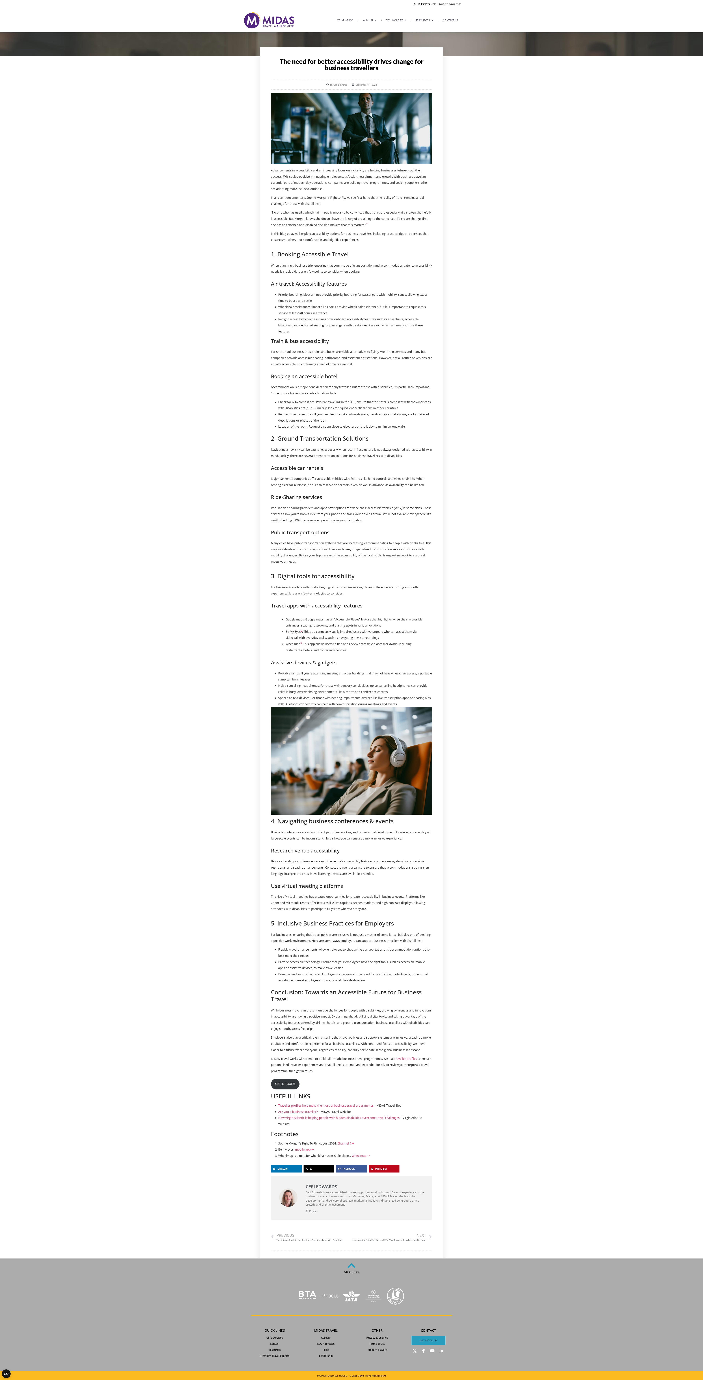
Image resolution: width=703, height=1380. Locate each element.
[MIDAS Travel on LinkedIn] (442, 1351)
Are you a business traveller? (298, 1112)
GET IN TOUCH (285, 1084)
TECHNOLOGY (394, 20)
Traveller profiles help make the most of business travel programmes (326, 1106)
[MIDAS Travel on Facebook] (424, 1351)
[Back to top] (351, 1265)
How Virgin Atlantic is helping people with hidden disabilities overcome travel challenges (339, 1118)
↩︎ (353, 1143)
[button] (286, 1169)
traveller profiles (405, 1059)
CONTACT (428, 1330)
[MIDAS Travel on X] (415, 1351)
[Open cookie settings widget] (6, 1373)
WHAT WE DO (345, 20)
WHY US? (368, 20)
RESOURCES (423, 20)
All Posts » (312, 1211)
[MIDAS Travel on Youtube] (433, 1351)
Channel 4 (344, 1143)
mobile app (303, 1149)
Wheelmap (359, 1156)
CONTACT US (450, 20)
